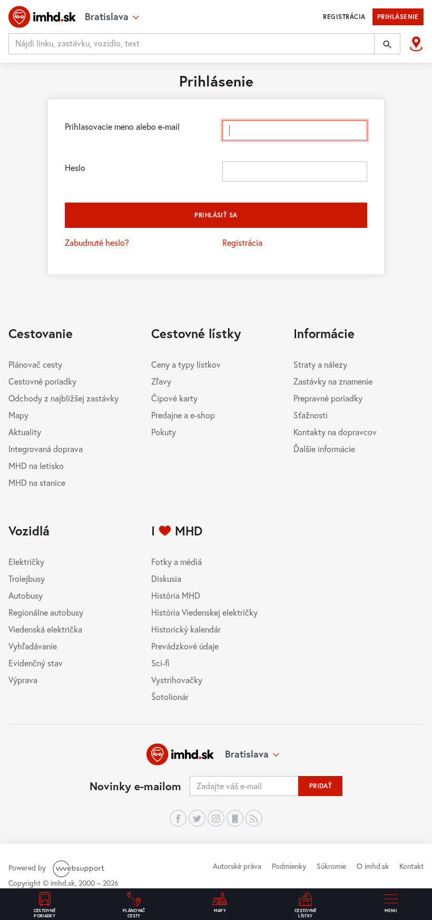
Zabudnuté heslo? (97, 242)
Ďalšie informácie (324, 448)
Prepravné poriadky (327, 398)
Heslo (75, 167)
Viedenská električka (45, 629)
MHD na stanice (36, 482)
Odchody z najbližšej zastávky (63, 398)
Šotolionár (170, 696)
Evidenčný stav (35, 662)
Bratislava (247, 753)
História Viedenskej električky (204, 612)
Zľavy (161, 381)
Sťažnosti (310, 414)
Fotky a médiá (176, 561)
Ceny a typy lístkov (186, 364)
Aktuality (24, 431)
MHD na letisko (36, 465)
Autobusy (25, 595)
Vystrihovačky (176, 679)
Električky (26, 561)
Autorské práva (237, 866)
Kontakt (411, 866)
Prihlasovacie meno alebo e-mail (122, 126)
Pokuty (163, 431)
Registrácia (344, 17)
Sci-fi (160, 662)
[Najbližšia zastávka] (416, 43)
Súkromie (331, 866)
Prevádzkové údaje (185, 645)
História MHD (175, 595)
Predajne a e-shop (183, 414)
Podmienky (289, 866)
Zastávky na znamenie (332, 381)
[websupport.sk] (79, 867)
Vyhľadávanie (32, 645)
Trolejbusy (26, 578)
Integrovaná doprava (45, 448)
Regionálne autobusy (45, 612)
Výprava (22, 679)
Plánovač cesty (35, 364)
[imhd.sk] (42, 17)
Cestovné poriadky (42, 381)
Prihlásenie (398, 17)
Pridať (320, 786)
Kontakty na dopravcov (335, 431)
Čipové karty (174, 398)
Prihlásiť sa (216, 215)
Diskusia (166, 578)
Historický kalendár (186, 629)
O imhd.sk (373, 866)
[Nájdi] (387, 43)
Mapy (18, 414)
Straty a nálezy (320, 364)
